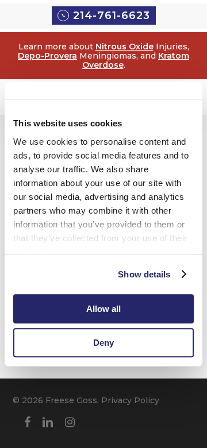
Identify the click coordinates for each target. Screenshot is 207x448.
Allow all (103, 309)
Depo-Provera (47, 56)
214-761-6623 (111, 15)
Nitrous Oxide (124, 46)
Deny (103, 342)
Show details (144, 274)
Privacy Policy (130, 400)
